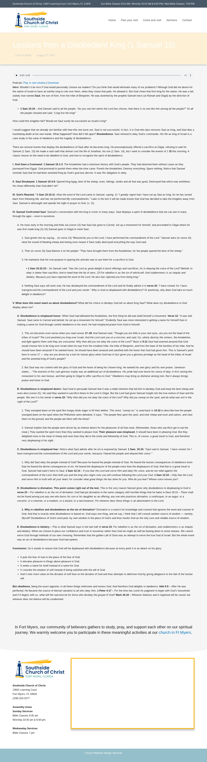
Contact (187, 20)
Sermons (171, 20)
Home (112, 20)
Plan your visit (129, 20)
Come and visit (152, 20)
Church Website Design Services (103, 753)
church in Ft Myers (175, 632)
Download (53, 82)
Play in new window (34, 82)
